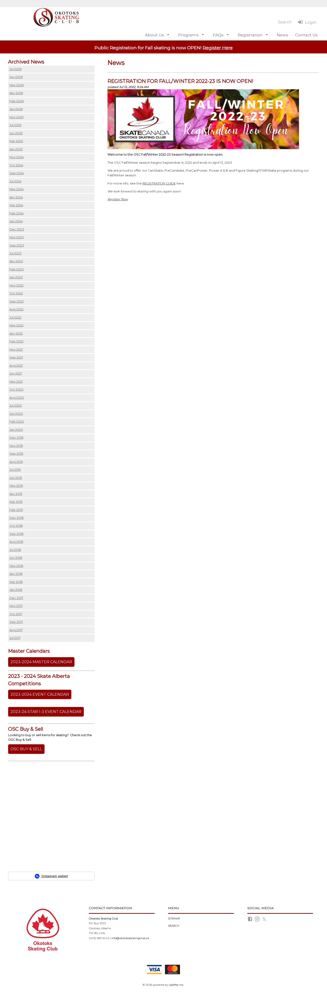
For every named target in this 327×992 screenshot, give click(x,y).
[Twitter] (264, 918)
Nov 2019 (16, 446)
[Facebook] (250, 918)
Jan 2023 (16, 277)
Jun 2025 (16, 133)
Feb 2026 (16, 101)
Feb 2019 (16, 510)
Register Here (218, 47)
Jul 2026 (15, 69)
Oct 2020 (16, 389)
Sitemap (174, 918)
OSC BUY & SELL (26, 749)
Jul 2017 (15, 638)
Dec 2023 (16, 229)
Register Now (117, 199)
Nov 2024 (16, 157)
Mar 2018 (16, 582)
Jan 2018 (15, 590)
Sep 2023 (16, 245)
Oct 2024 (16, 165)
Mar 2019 (16, 502)
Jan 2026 (16, 109)
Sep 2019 (16, 453)
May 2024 (16, 189)
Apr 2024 (16, 197)
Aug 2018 (16, 542)
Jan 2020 (16, 430)
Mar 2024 (16, 205)
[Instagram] (257, 918)
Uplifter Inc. (176, 984)
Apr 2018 (16, 574)
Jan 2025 (16, 149)
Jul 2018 (15, 550)
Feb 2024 (16, 213)
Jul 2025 (15, 125)
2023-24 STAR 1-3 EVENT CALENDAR (46, 711)
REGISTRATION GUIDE (159, 183)
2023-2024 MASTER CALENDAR (41, 662)
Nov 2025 (16, 117)
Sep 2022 (16, 301)
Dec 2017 (16, 598)
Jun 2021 (15, 373)
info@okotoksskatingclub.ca (130, 938)
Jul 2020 (15, 405)
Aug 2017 (16, 630)
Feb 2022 (16, 341)
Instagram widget (54, 876)
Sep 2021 (16, 357)
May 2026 (16, 85)
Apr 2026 (16, 93)
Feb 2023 (16, 269)
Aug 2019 (16, 462)
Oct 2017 (15, 614)
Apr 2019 (15, 494)
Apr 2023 (16, 261)
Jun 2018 (15, 558)
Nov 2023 (16, 237)
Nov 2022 (16, 285)
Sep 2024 (16, 173)
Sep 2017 (16, 622)
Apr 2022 (16, 333)
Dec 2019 (16, 437)
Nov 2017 (16, 606)
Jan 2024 (16, 221)
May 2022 (16, 325)
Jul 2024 (15, 181)
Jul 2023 (15, 253)
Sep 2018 (16, 534)
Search (173, 925)
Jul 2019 (15, 469)
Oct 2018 (16, 525)
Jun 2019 (15, 478)
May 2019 (16, 486)
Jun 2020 (16, 413)
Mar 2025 (16, 141)
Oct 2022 (16, 293)
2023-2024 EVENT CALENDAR (40, 694)
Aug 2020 (16, 397)
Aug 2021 (16, 365)
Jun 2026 (16, 77)
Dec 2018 (16, 518)
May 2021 (16, 381)
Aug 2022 (16, 309)
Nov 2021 (16, 349)
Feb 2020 (16, 421)
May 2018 (16, 566)
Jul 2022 (15, 317)
